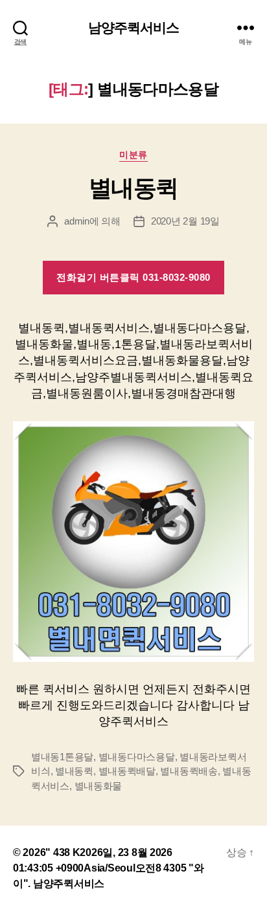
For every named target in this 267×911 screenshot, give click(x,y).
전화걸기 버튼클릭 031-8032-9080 (133, 277)
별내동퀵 (133, 188)
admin (76, 220)
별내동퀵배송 (188, 770)
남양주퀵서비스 (134, 27)
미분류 (133, 154)
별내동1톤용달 (62, 756)
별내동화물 (98, 785)
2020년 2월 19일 (185, 220)
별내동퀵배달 (127, 770)
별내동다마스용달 (137, 756)
